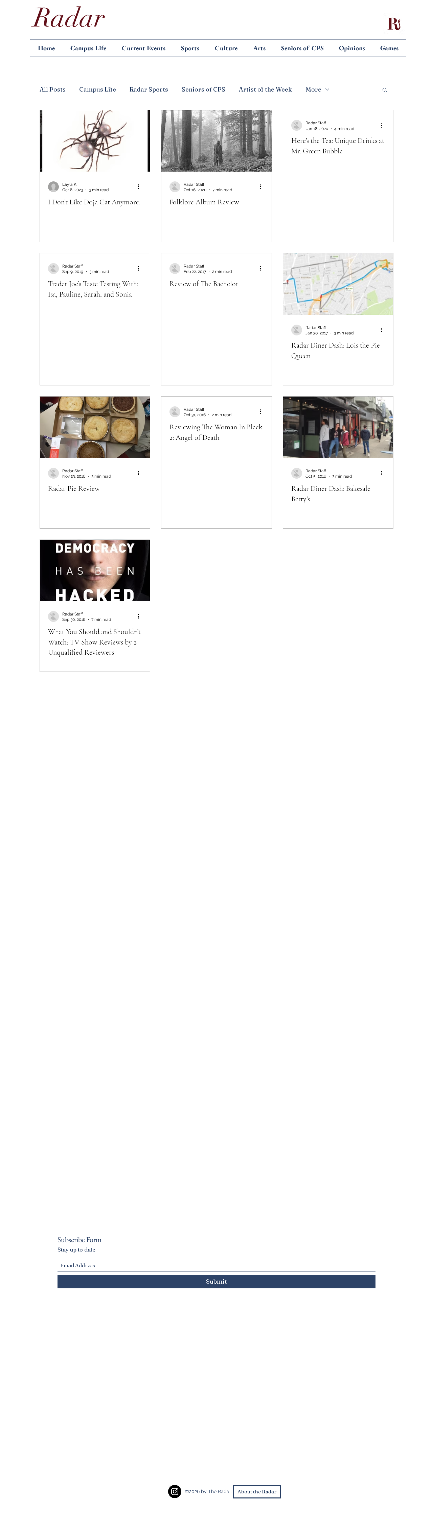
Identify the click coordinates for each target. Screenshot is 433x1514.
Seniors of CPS (203, 89)
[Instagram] (174, 1491)
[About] (393, 23)
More (313, 89)
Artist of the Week (265, 89)
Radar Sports (149, 89)
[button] (385, 90)
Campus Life (97, 89)
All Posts (53, 89)
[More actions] (141, 187)
